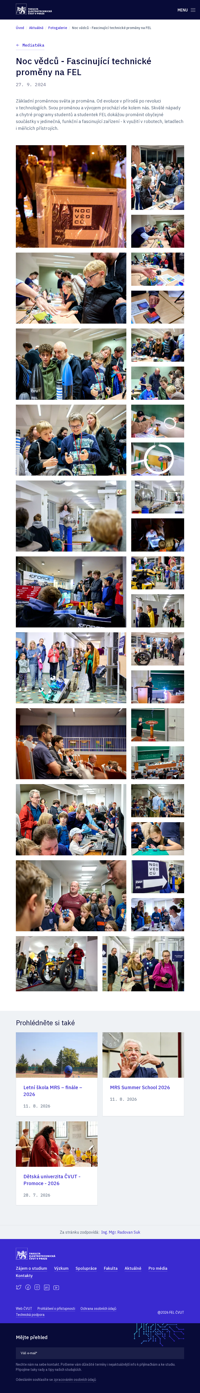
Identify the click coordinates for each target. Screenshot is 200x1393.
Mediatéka (33, 45)
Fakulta (111, 1268)
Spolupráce (86, 1268)
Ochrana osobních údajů (98, 1308)
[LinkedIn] (47, 1287)
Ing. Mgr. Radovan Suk (120, 1232)
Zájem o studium (31, 1268)
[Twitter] (18, 1287)
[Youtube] (56, 1287)
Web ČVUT (24, 1308)
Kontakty (24, 1275)
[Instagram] (37, 1287)
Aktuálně (133, 1268)
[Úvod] (34, 9)
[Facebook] (28, 1287)
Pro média (158, 1268)
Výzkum (61, 1268)
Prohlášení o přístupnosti (56, 1308)
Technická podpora (30, 1314)
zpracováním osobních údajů (75, 1379)
